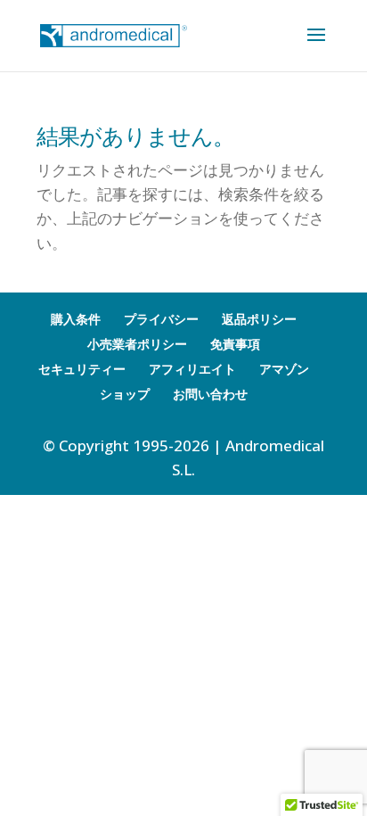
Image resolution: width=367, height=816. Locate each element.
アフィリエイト (192, 368)
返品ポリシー (259, 318)
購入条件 (76, 318)
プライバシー (161, 318)
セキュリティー (82, 368)
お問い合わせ (210, 393)
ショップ (125, 393)
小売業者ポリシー (137, 343)
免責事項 (235, 343)
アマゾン (284, 368)
